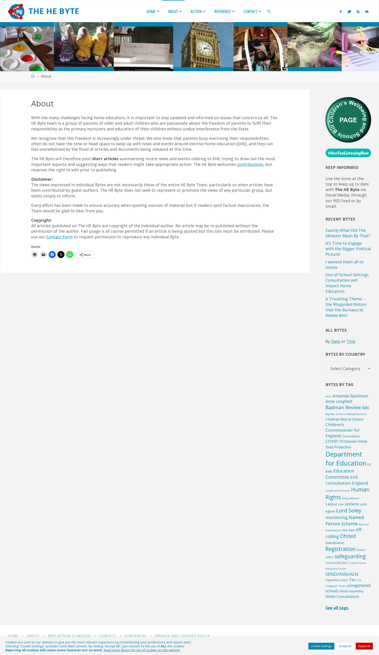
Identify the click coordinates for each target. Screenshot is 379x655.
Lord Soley (348, 510)
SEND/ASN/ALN (341, 574)
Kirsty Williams (350, 498)
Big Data (330, 414)
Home (13, 636)
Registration (340, 548)
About (33, 636)
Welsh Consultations (342, 596)
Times (342, 586)
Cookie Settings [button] (321, 646)
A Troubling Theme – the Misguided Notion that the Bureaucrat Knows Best (346, 307)
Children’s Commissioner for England (342, 430)
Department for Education (345, 458)
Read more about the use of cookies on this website (142, 650)
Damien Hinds (355, 441)
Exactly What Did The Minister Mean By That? (347, 233)
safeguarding (350, 556)
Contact (107, 636)
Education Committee (339, 474)
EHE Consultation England (346, 480)
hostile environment (337, 490)
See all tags (336, 607)
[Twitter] (349, 11)
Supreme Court (336, 580)
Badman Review (343, 407)
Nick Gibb (348, 530)
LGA (340, 504)
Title (351, 341)
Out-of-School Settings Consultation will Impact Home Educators (347, 283)
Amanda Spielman (350, 395)
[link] (269, 11)
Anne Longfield (338, 401)
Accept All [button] (345, 646)
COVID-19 (334, 441)
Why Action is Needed (69, 636)
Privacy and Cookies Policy (183, 636)
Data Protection (338, 447)
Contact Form (59, 236)
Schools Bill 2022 (336, 563)
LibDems (352, 504)
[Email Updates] (366, 11)
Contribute (136, 636)
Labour (331, 504)
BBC (366, 407)
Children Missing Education (351, 414)
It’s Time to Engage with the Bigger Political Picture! (348, 249)
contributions (250, 164)
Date (335, 341)
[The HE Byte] (16, 11)
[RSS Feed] (358, 11)
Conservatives (351, 436)
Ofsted (348, 536)
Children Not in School (344, 419)
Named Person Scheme (344, 520)
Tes (352, 579)
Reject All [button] (364, 646)
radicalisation (334, 543)
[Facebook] (341, 11)
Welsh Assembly (351, 591)
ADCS (328, 396)
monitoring (336, 517)
